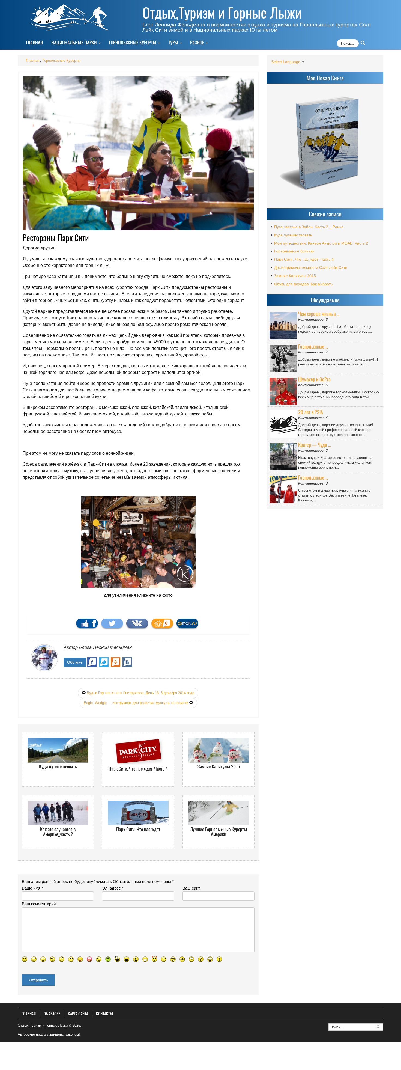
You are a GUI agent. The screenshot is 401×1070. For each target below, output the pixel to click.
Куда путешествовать (293, 235)
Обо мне (75, 662)
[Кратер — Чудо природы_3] (284, 455)
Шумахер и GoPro (314, 379)
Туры (173, 42)
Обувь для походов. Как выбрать (303, 284)
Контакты (104, 1013)
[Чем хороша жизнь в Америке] (284, 324)
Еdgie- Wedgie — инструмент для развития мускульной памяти (136, 703)
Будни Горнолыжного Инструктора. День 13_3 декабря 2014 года (140, 693)
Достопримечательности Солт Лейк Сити (310, 267)
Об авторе (52, 1013)
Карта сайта (78, 1013)
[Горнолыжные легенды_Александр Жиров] (284, 357)
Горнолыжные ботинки (294, 251)
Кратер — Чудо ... (314, 444)
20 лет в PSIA (310, 411)
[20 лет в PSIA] (284, 423)
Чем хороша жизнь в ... (318, 313)
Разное (197, 42)
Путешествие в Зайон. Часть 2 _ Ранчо (308, 227)
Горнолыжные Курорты (133, 42)
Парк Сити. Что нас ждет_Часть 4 (304, 259)
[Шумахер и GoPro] (284, 390)
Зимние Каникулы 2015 (295, 276)
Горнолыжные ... (313, 346)
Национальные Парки (74, 42)
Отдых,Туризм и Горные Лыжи (221, 12)
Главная (34, 42)
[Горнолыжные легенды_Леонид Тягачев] (284, 488)
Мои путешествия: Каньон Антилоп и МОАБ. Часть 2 (321, 243)
